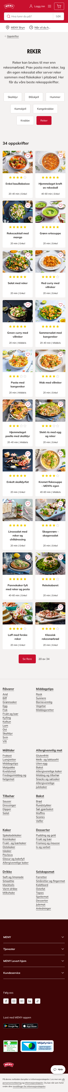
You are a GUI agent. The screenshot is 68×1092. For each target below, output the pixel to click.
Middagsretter (45, 709)
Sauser (7, 801)
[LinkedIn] (29, 1001)
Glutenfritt (42, 755)
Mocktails (8, 884)
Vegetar (41, 706)
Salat (6, 813)
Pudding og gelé (46, 835)
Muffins (40, 813)
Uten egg (41, 763)
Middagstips (44, 689)
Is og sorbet (43, 847)
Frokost (7, 755)
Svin (5, 737)
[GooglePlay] (11, 1025)
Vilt (5, 741)
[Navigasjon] (49, 6)
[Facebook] (6, 1001)
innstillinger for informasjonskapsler (29, 1086)
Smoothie (8, 881)
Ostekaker (9, 847)
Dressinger (9, 805)
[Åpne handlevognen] (59, 6)
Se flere (27, 659)
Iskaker (7, 851)
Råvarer (8, 689)
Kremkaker (9, 839)
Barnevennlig (44, 702)
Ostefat (40, 888)
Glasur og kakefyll (14, 858)
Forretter (41, 877)
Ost (5, 729)
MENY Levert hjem (14, 961)
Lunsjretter (9, 759)
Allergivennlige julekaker (45, 785)
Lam (5, 725)
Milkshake (9, 892)
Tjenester (9, 949)
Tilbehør (8, 796)
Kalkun (7, 721)
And (5, 694)
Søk (58, 16)
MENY (7, 937)
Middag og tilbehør (47, 775)
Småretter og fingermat (50, 881)
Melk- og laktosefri (47, 759)
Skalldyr (8, 733)
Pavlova (8, 854)
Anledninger (43, 908)
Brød (39, 801)
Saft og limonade (13, 877)
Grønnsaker (10, 702)
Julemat (40, 904)
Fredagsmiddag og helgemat (14, 777)
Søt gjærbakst (44, 809)
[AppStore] (30, 1025)
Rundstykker (43, 805)
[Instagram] (14, 1001)
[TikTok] (37, 1001)
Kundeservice (11, 972)
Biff (5, 698)
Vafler (39, 820)
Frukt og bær (10, 713)
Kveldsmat (9, 771)
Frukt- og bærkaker (14, 843)
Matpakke (9, 767)
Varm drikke (10, 888)
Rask (39, 694)
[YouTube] (21, 1001)
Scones (40, 817)
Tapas (40, 892)
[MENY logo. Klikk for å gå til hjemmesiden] (9, 6)
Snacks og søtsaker (48, 779)
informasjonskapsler (34, 1083)
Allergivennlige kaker (49, 771)
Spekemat (42, 896)
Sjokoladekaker (12, 835)
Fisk (5, 709)
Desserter (43, 830)
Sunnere (41, 698)
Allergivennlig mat (49, 750)
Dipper (7, 809)
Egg (5, 706)
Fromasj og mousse (48, 843)
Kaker (7, 830)
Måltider (9, 750)
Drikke (7, 872)
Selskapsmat (45, 872)
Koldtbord (42, 884)
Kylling (7, 717)
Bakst (39, 767)
